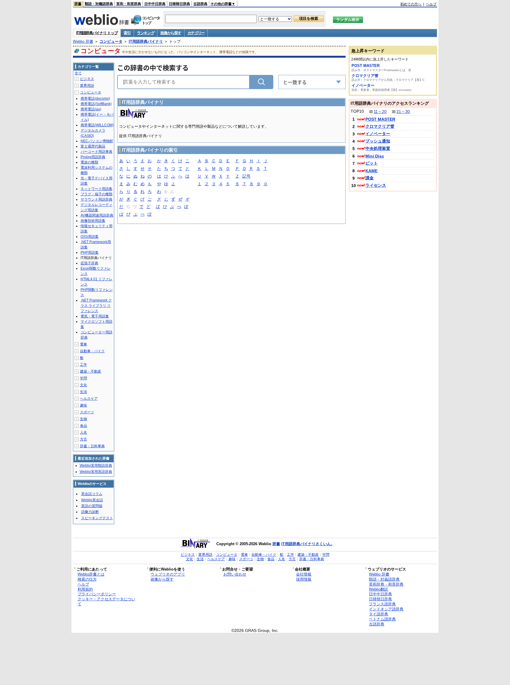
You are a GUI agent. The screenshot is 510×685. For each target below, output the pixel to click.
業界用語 (87, 85)
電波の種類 (89, 162)
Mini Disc (374, 156)
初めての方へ (410, 4)
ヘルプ (431, 4)
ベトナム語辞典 (382, 619)
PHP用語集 (90, 252)
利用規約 (85, 589)
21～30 (403, 111)
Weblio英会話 (92, 500)
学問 (83, 378)
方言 (83, 439)
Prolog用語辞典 (93, 157)
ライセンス (375, 185)
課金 (369, 178)
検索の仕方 (87, 579)
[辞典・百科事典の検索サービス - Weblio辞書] (101, 23)
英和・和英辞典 (128, 4)
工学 (83, 365)
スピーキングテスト (97, 518)
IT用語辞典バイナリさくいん (306, 544)
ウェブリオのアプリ (168, 574)
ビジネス (87, 79)
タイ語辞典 (378, 614)
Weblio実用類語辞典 (96, 465)
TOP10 (357, 111)
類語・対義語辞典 (99, 4)
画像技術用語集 (93, 221)
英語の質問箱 (91, 506)
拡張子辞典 (89, 263)
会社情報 (303, 574)
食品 (83, 426)
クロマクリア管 (365, 75)
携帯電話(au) (91, 109)
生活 (83, 392)
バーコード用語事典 (96, 152)
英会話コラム (91, 494)
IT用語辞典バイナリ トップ (97, 33)
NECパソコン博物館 (97, 141)
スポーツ (87, 412)
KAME (371, 170)
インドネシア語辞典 (386, 609)
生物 (83, 419)
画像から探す (170, 33)
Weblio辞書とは (91, 574)
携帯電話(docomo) (95, 98)
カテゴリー (196, 33)
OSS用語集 (90, 237)
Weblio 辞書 (83, 41)
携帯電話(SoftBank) (96, 104)
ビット (371, 163)
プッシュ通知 (377, 141)
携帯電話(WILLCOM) (97, 125)
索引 (127, 33)
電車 (83, 344)
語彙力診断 (90, 512)
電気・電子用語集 (95, 316)
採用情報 (303, 579)
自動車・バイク (92, 351)
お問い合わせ (234, 574)
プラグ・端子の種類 (96, 194)
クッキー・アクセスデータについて (106, 601)
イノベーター (363, 85)
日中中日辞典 (155, 4)
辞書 (77, 4)
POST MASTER (366, 65)
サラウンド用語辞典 (96, 199)
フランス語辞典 (382, 604)
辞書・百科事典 (92, 446)
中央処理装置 (377, 148)
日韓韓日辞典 (179, 4)
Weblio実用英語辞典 (96, 472)
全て (78, 73)
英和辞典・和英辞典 (386, 584)
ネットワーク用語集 (96, 189)
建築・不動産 (90, 371)
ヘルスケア (89, 398)
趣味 (83, 405)
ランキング (145, 33)
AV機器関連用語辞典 (97, 215)
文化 (83, 385)
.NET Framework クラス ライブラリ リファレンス (96, 305)
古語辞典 (200, 4)
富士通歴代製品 (93, 146)
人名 (83, 432)
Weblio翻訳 (378, 589)
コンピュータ (110, 41)
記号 (246, 176)
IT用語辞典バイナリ (146, 41)
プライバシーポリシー (97, 594)
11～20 (380, 111)
